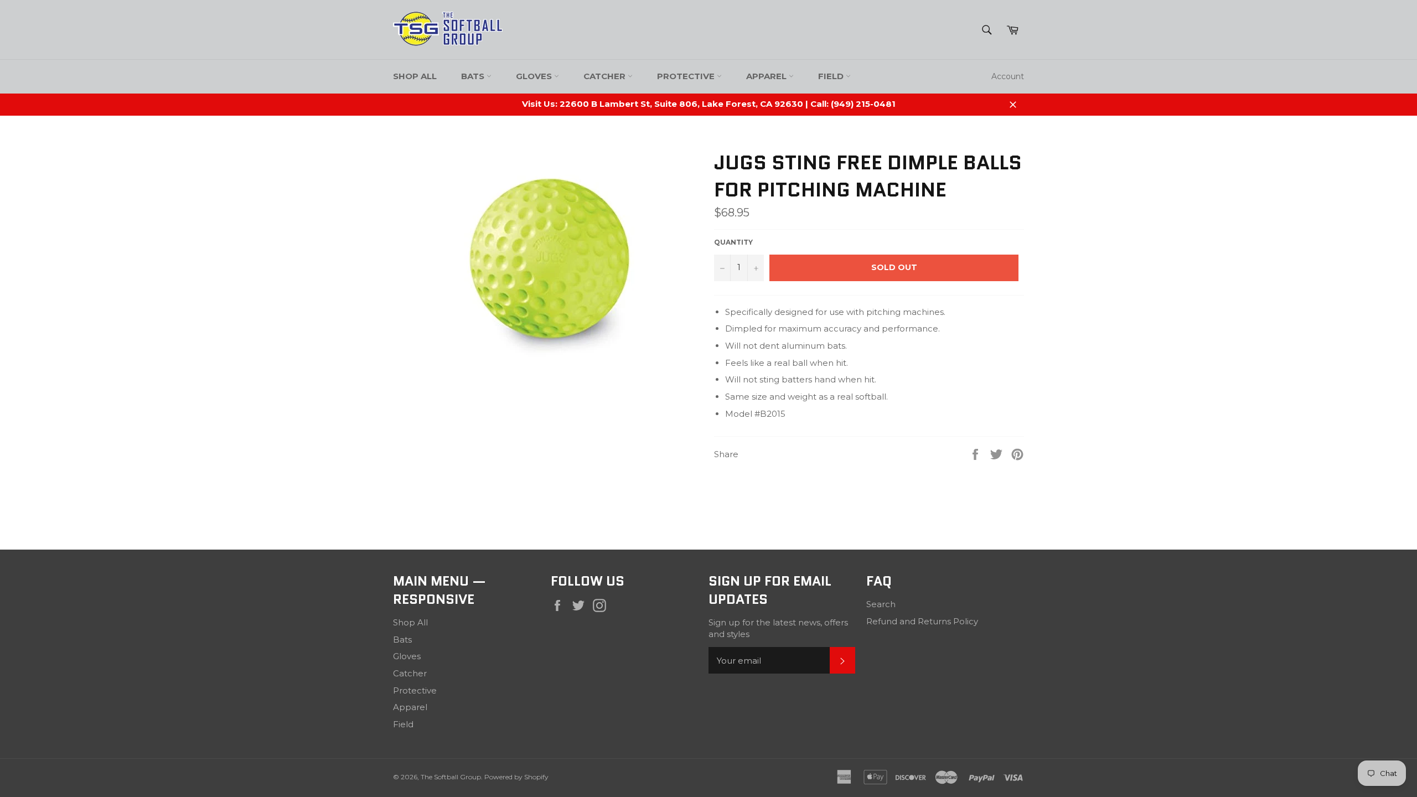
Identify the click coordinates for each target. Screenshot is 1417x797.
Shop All (415, 76)
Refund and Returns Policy (922, 621)
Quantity (733, 242)
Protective (687, 76)
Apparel (767, 76)
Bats (474, 76)
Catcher (605, 76)
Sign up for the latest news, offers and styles (778, 628)
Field (832, 76)
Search (881, 604)
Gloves (535, 76)
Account (1007, 76)
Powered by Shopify (516, 777)
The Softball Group (451, 777)
